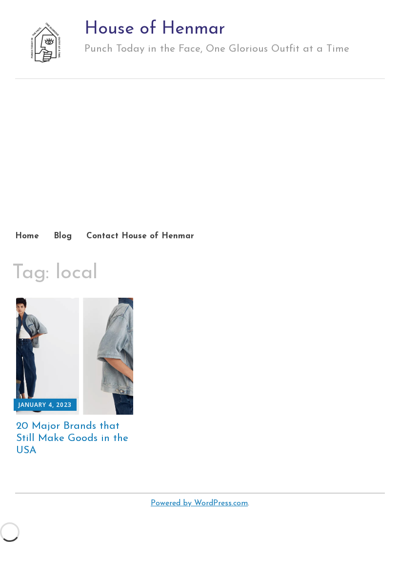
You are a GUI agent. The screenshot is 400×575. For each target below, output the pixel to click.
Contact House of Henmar (140, 236)
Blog (63, 236)
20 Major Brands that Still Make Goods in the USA (72, 438)
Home (27, 236)
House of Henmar (154, 29)
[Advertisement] (200, 164)
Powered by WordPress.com (199, 503)
